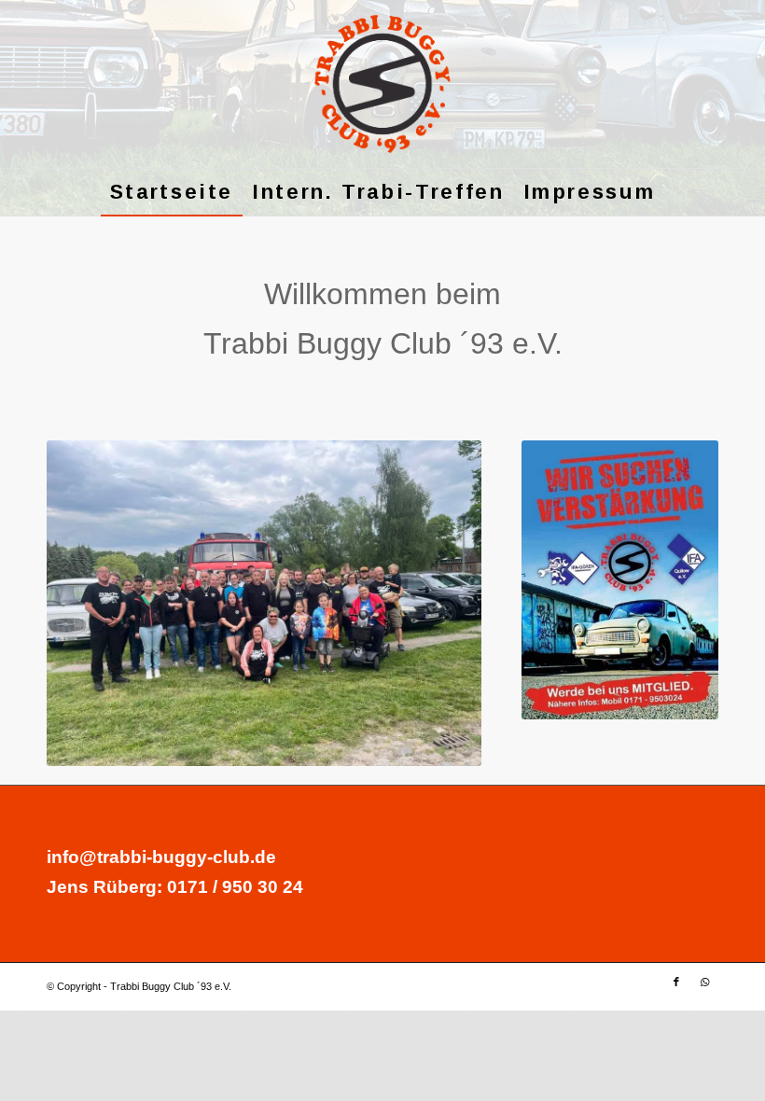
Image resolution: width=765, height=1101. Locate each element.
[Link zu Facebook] (676, 982)
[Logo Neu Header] (383, 84)
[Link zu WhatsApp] (704, 982)
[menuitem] (172, 192)
